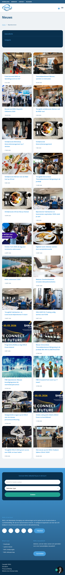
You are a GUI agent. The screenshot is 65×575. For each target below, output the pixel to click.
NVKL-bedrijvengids (8, 549)
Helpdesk (40, 530)
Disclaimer (5, 566)
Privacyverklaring (7, 568)
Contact (21, 2)
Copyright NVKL (6, 564)
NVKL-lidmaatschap (9, 552)
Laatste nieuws (7, 546)
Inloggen (29, 2)
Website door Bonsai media (10, 571)
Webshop (14, 2)
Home (4, 24)
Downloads (5, 2)
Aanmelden (40, 553)
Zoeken (32, 494)
